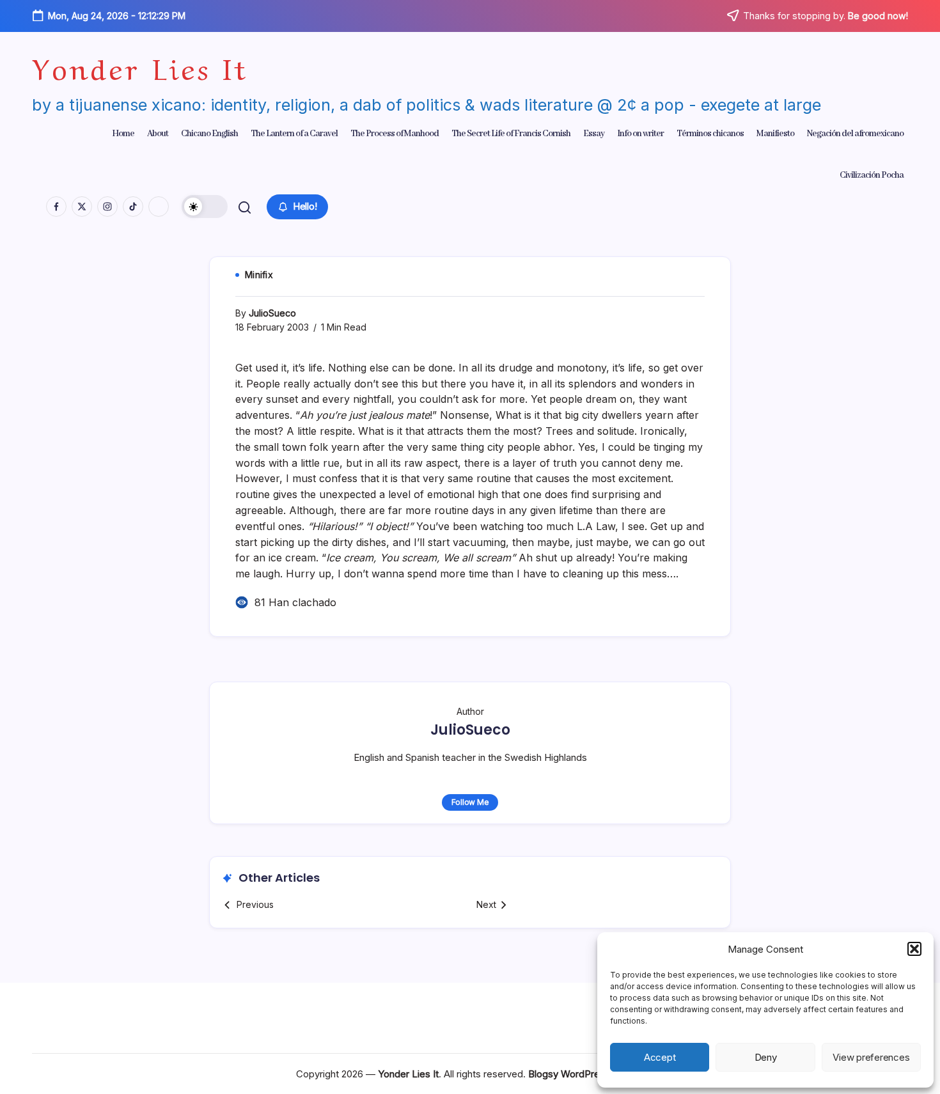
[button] (914, 948)
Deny (766, 1057)
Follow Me (470, 802)
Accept (660, 1057)
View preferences (871, 1057)
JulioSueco (272, 313)
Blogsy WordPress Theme (586, 1074)
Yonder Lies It (140, 66)
